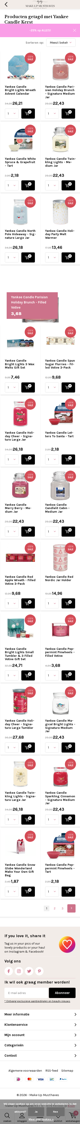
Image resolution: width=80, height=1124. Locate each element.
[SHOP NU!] (28, 114)
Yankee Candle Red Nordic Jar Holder (59, 578)
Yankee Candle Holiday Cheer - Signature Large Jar (19, 436)
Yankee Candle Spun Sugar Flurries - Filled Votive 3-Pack (60, 364)
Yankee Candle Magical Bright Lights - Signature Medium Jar (60, 726)
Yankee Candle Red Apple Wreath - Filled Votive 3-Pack (20, 580)
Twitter (29, 971)
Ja (36, 1111)
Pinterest (39, 971)
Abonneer (62, 993)
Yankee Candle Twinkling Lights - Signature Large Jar (20, 796)
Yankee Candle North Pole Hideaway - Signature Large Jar (20, 234)
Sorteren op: (35, 43)
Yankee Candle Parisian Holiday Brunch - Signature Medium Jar (60, 92)
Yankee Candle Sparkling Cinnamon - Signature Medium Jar (60, 798)
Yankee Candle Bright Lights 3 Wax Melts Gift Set (19, 364)
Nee (55, 1111)
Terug (6, 4)
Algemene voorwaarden (25, 1071)
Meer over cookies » (41, 1119)
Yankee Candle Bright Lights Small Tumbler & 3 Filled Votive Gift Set (19, 654)
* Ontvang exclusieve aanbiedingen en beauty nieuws (37, 1001)
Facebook (8, 971)
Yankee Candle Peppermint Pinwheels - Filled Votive (60, 652)
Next (71, 908)
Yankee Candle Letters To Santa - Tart (59, 434)
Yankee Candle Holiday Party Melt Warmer (59, 234)
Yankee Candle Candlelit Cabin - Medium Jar (57, 508)
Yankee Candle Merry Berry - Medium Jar (18, 508)
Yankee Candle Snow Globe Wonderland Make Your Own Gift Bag (20, 870)
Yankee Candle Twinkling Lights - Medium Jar (60, 162)
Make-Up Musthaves (44, 1095)
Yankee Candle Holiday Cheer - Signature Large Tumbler (19, 724)
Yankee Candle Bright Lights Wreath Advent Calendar (20, 90)
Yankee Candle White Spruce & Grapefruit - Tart (20, 162)
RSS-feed (51, 1071)
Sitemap (67, 1071)
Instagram (19, 971)
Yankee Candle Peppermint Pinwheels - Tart (60, 868)
